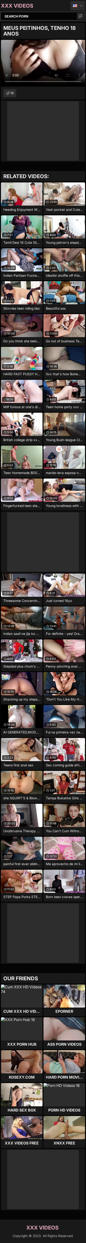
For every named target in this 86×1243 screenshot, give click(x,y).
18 (12, 93)
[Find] (80, 16)
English (77, 5)
